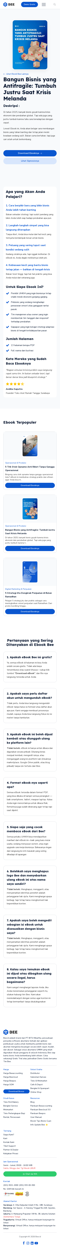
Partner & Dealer (10, 1149)
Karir (5, 1138)
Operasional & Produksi (15, 463)
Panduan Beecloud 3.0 (40, 1109)
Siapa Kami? (8, 1134)
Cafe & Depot (36, 1084)
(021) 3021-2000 (10, 1185)
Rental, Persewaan (11, 1117)
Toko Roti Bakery (11, 1102)
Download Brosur (16, 1091)
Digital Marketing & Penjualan (18, 589)
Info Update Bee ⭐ (39, 1124)
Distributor (35, 1073)
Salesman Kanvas (38, 1077)
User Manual (36, 1117)
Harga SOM (8, 1084)
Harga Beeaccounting (13, 1073)
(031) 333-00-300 (27, 1185)
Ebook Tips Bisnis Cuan (40, 1121)
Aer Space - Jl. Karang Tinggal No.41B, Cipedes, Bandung (29, 1209)
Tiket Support (9, 1146)
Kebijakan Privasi (10, 1153)
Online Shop (35, 1092)
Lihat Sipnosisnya (30, 160)
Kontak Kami (8, 1142)
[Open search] (55, 4)
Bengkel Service (10, 1105)
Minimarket (8, 1109)
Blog (32, 1102)
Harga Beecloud (10, 1077)
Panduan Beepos (37, 1113)
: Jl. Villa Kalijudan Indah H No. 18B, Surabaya (27, 1205)
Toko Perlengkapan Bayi (14, 1113)
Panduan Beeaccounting (41, 1105)
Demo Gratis (29, 4)
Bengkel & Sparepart (39, 1088)
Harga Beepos (9, 1080)
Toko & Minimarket (38, 1080)
